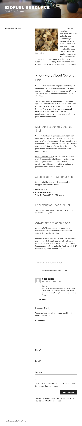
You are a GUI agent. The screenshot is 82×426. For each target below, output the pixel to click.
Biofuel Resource (27, 7)
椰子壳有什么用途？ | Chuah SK (60, 271)
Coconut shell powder (44, 156)
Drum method (48, 109)
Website (38, 372)
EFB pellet (45, 106)
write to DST (72, 246)
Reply (44, 299)
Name (38, 350)
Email (38, 361)
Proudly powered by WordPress (15, 421)
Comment (40, 321)
